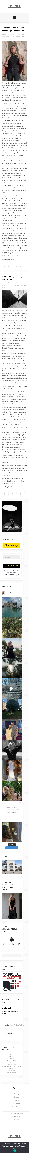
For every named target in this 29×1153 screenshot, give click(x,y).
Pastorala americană (9, 205)
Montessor (5, 250)
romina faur (11, 1070)
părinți (3, 288)
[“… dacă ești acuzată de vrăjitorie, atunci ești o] (12, 648)
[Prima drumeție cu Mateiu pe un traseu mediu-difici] (12, 791)
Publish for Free (19, 1025)
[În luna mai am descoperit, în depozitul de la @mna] (12, 607)
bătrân (14, 36)
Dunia (4, 34)
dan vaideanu (12, 1064)
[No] (27, 1147)
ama (11, 1054)
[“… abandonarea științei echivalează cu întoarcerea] (12, 709)
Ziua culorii (16, 1123)
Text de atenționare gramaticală (16, 1110)
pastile (3, 39)
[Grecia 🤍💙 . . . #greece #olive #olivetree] (12, 627)
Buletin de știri (16, 1094)
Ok (15, 1150)
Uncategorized (16, 1116)
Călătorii (16, 1097)
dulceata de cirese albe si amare (12, 1066)
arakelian (12, 1058)
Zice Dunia (16, 1119)
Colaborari (16, 1100)
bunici (14, 285)
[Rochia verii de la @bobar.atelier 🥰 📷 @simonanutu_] (12, 770)
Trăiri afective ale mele (16, 1113)
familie (21, 285)
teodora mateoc (11, 1073)
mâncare (18, 36)
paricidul (10, 203)
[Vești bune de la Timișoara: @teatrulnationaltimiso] (12, 729)
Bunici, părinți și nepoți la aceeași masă (13, 278)
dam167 (11, 1062)
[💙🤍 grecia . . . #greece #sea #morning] (12, 668)
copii (17, 285)
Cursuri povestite (16, 1103)
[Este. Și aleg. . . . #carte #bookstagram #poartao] (12, 811)
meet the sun (12, 1068)
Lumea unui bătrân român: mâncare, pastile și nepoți (13, 29)
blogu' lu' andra (11, 1060)
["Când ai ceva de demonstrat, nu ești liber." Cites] (12, 750)
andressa (11, 1056)
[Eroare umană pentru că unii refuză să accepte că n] (12, 688)
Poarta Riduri (16, 1107)
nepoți (22, 36)
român (6, 39)
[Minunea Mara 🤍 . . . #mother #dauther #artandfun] (12, 832)
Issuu (11, 1025)
